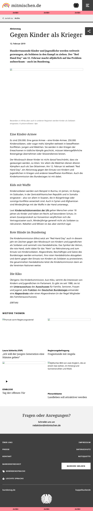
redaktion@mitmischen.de (47, 425)
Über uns (7, 442)
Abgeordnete (22, 293)
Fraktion (32, 290)
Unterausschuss (22, 286)
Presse (5, 449)
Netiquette (84, 456)
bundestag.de (8, 489)
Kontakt (7, 456)
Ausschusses (42, 286)
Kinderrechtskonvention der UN (32, 210)
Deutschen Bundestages (55, 290)
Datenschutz (83, 449)
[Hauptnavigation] (87, 5)
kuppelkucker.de (83, 489)
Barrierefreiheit (11, 464)
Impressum (85, 442)
